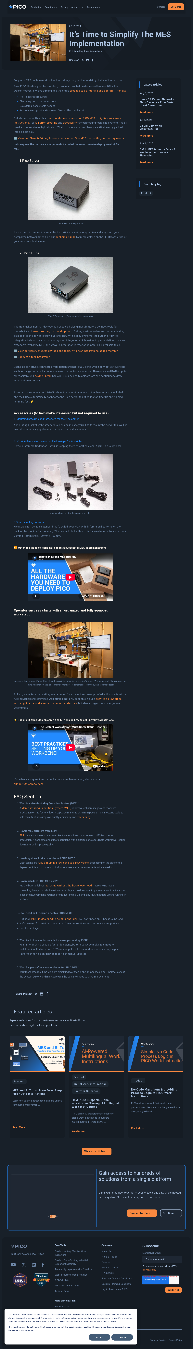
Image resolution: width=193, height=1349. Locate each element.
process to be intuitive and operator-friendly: (98, 90)
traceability (70, 122)
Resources (92, 7)
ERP (21, 835)
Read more (146, 112)
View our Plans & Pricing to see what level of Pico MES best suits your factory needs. (71, 138)
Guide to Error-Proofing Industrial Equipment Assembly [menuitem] (71, 1262)
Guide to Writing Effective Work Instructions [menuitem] (70, 1253)
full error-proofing (46, 122)
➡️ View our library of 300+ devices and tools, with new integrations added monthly (66, 350)
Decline (122, 1337)
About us (76, 7)
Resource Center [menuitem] (110, 1267)
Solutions (50, 7)
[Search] (131, 6)
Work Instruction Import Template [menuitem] (71, 1275)
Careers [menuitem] (105, 1262)
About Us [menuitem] (106, 1251)
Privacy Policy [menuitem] (175, 1340)
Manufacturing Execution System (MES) (46, 808)
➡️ (15, 138)
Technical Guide (66, 236)
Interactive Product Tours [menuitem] (67, 1285)
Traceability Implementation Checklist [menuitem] (73, 1269)
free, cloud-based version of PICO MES (70, 118)
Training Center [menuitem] (62, 1291)
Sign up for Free (140, 1213)
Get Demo (176, 6)
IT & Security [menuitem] (107, 1273)
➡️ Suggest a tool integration (32, 356)
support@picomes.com (28, 783)
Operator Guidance (86, 1091)
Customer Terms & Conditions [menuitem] (116, 1284)
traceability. (84, 817)
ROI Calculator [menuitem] (62, 1280)
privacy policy (149, 1270)
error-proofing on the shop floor (52, 331)
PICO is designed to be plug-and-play (54, 918)
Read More (18, 1127)
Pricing (64, 7)
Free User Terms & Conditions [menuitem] (116, 1278)
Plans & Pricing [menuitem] (109, 1257)
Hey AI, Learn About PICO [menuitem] (114, 1289)
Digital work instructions (90, 1083)
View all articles (94, 1151)
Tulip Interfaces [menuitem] (62, 1306)
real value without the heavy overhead (68, 885)
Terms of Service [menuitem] (158, 1340)
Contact (161, 6)
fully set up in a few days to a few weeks (63, 862)
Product (35, 7)
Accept (99, 1337)
